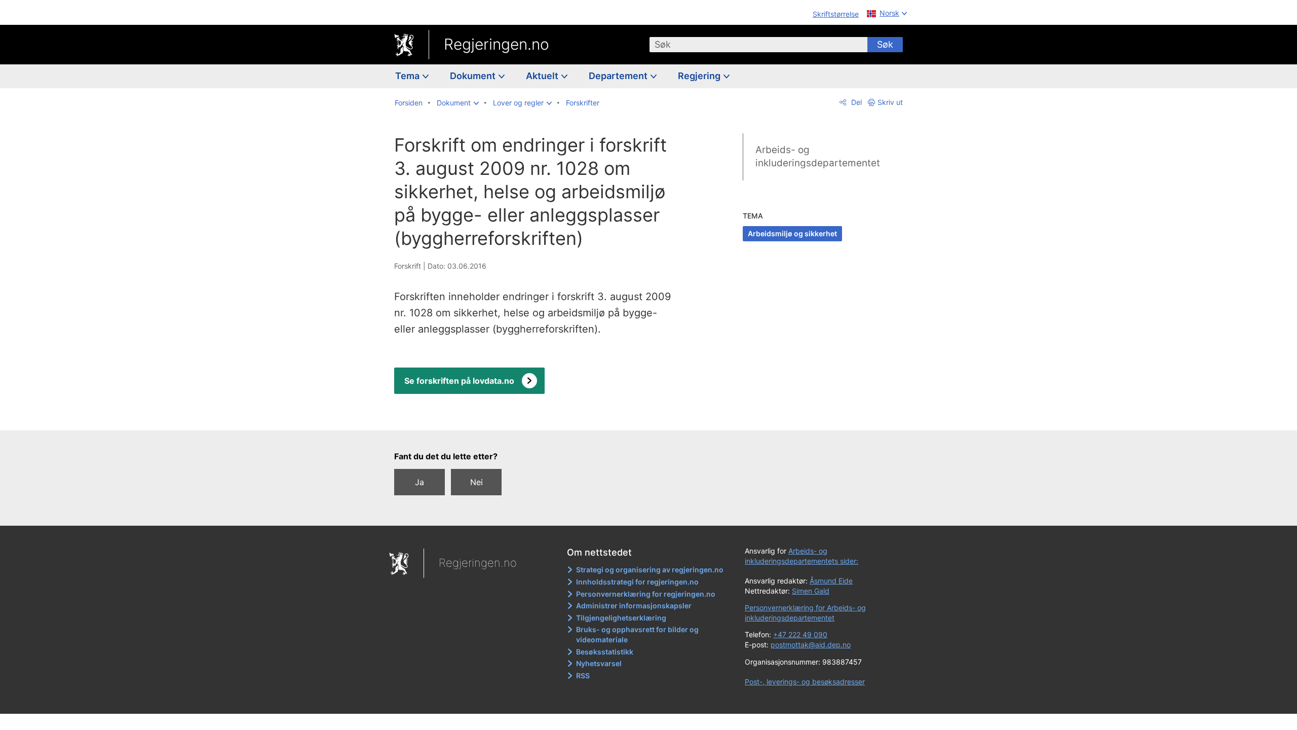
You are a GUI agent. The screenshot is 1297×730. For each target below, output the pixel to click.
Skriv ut (890, 102)
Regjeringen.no (496, 44)
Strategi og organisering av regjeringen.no (649, 569)
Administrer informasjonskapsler (634, 605)
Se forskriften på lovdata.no (459, 381)
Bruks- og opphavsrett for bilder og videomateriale (637, 634)
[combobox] (758, 44)
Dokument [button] (474, 75)
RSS (583, 675)
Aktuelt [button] (543, 75)
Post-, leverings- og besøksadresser (805, 681)
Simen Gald (810, 591)
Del (855, 102)
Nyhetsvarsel (599, 663)
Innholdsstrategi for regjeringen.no (637, 581)
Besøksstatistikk (604, 651)
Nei (476, 482)
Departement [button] (619, 75)
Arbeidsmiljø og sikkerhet (792, 233)
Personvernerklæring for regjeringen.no (645, 594)
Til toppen (541, 416)
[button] (458, 103)
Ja (419, 482)
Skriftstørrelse (836, 14)
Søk (885, 44)
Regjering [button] (700, 75)
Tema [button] (408, 75)
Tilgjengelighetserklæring (621, 617)
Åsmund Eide (831, 580)
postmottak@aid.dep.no (811, 644)
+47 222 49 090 (800, 634)
